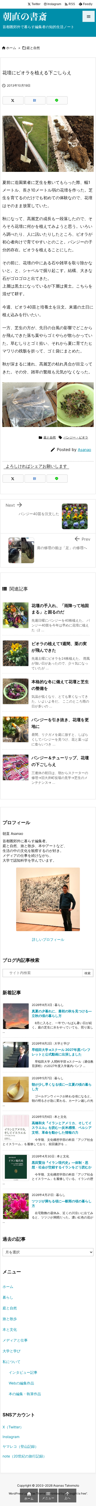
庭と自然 (33, 48)
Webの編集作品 (21, 1383)
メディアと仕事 (15, 1340)
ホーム (11, 48)
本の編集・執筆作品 (25, 1394)
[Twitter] (13, 100)
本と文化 (10, 1329)
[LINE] (57, 100)
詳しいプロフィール (48, 939)
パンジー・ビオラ (75, 437)
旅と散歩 (10, 1319)
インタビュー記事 (23, 1372)
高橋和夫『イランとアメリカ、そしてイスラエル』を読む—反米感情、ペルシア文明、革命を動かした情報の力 (62, 1127)
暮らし (8, 1297)
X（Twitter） (13, 1427)
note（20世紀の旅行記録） (25, 1456)
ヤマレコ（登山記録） (20, 1446)
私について (11, 1361)
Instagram (11, 1436)
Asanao (84, 449)
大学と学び (11, 1351)
